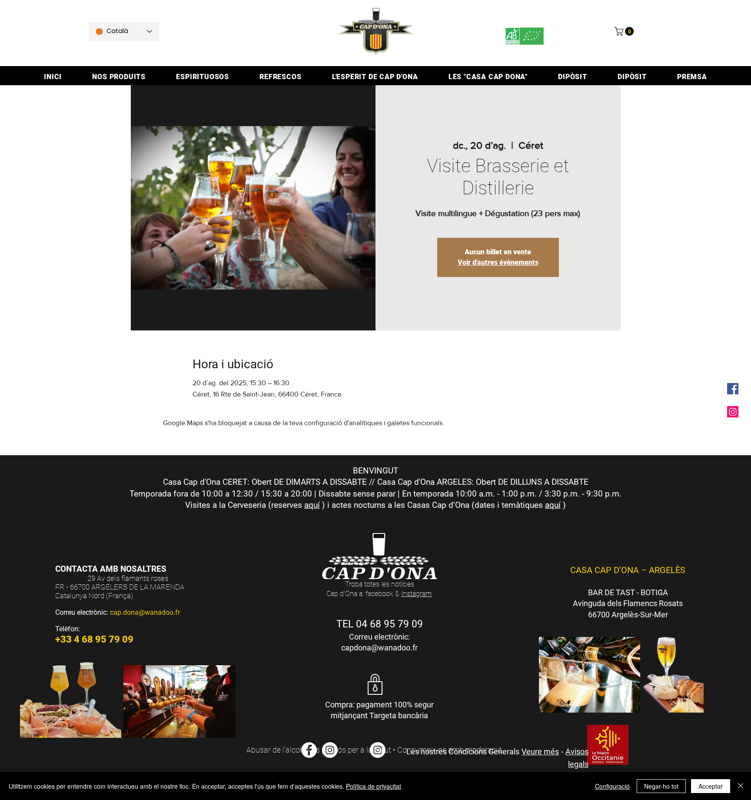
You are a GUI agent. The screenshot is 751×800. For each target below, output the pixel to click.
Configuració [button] (612, 786)
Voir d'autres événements (498, 262)
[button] (625, 31)
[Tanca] (740, 786)
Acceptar (710, 786)
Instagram (416, 594)
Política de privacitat (373, 786)
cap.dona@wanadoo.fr (145, 612)
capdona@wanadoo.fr (379, 647)
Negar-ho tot (661, 786)
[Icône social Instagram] (732, 411)
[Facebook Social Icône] (732, 388)
